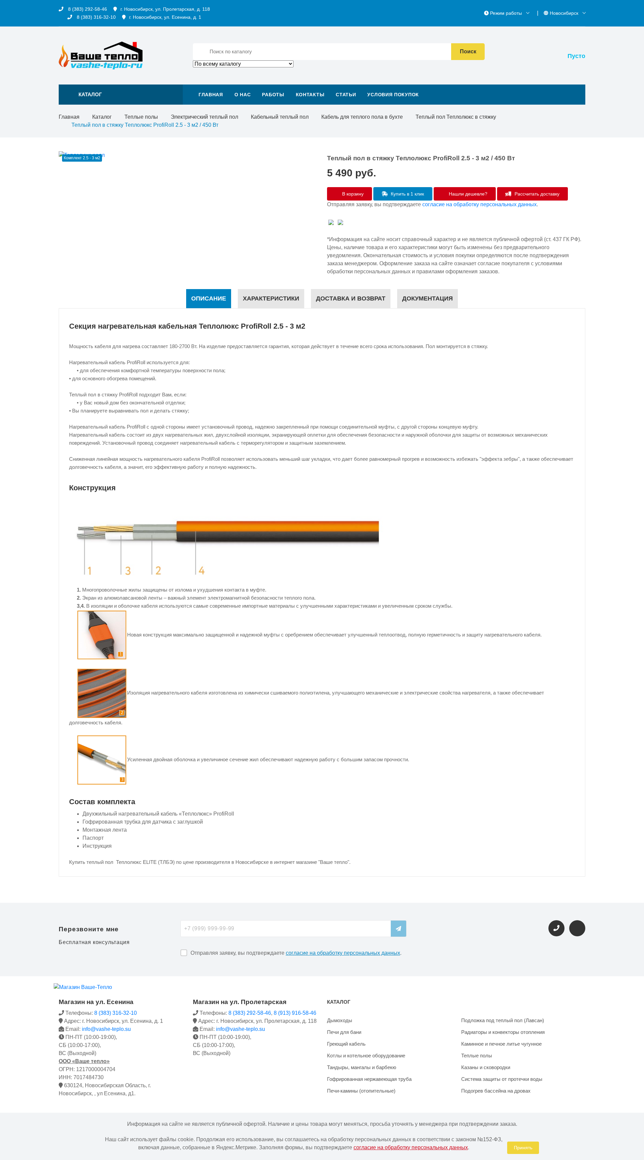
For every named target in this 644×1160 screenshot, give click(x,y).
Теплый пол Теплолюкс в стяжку (456, 117)
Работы (273, 94)
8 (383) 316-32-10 (95, 17)
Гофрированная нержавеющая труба (369, 1079)
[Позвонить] (556, 928)
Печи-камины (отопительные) (361, 1091)
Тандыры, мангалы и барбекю (361, 1067)
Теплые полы (141, 117)
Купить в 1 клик (406, 194)
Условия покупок (393, 94)
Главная (211, 94)
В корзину (352, 194)
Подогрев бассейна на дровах (496, 1091)
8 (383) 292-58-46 (87, 9)
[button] (121, 95)
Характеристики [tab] (271, 298)
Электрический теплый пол (204, 117)
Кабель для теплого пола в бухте (362, 117)
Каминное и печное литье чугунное (501, 1044)
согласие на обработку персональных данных (479, 204)
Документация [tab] (427, 298)
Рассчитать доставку (536, 194)
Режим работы (506, 13)
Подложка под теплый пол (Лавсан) (502, 1020)
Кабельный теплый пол (280, 117)
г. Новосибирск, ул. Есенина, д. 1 (165, 17)
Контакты (310, 94)
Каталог (102, 117)
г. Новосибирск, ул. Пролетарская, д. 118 (165, 9)
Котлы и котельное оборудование (366, 1055)
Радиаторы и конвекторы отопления (503, 1032)
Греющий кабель (346, 1044)
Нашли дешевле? (467, 194)
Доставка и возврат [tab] (350, 298)
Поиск (468, 51)
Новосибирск (564, 13)
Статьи (346, 94)
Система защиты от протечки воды (501, 1079)
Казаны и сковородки (485, 1067)
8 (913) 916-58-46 (295, 1013)
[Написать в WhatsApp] (577, 928)
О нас (242, 94)
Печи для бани (344, 1032)
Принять (523, 1147)
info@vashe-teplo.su (106, 1029)
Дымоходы (339, 1020)
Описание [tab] (208, 298)
